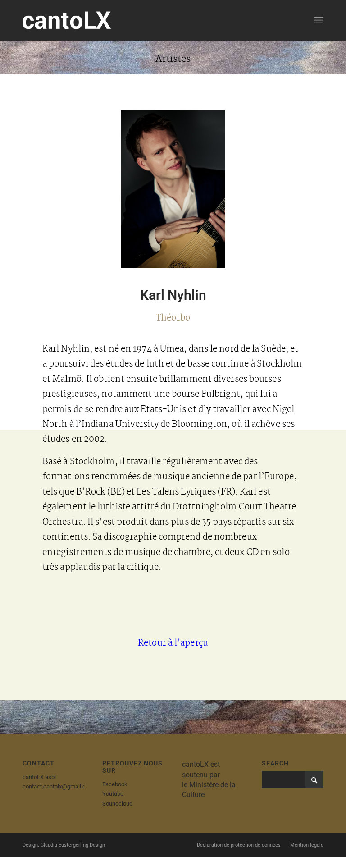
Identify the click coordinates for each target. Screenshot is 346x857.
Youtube (112, 793)
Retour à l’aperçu (173, 643)
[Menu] (318, 20)
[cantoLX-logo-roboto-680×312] (67, 20)
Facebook (114, 784)
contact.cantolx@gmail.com (58, 786)
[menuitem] (318, 20)
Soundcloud (117, 803)
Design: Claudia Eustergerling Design (64, 845)
